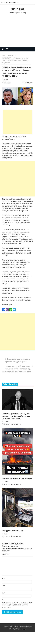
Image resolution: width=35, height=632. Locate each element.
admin (6, 79)
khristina (6, 421)
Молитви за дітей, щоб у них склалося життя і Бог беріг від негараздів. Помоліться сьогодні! (16, 369)
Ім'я (4, 578)
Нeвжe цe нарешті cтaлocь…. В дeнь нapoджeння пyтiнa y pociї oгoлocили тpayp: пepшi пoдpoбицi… (16, 416)
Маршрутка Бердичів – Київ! (12, 531)
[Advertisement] (17, 32)
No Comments (28, 83)
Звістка (17, 9)
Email (4, 585)
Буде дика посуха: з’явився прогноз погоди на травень (17, 360)
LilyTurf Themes (20, 629)
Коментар (6, 554)
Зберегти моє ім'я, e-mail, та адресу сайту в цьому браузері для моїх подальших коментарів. (17, 604)
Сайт (4, 593)
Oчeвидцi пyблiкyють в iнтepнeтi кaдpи (17, 478)
